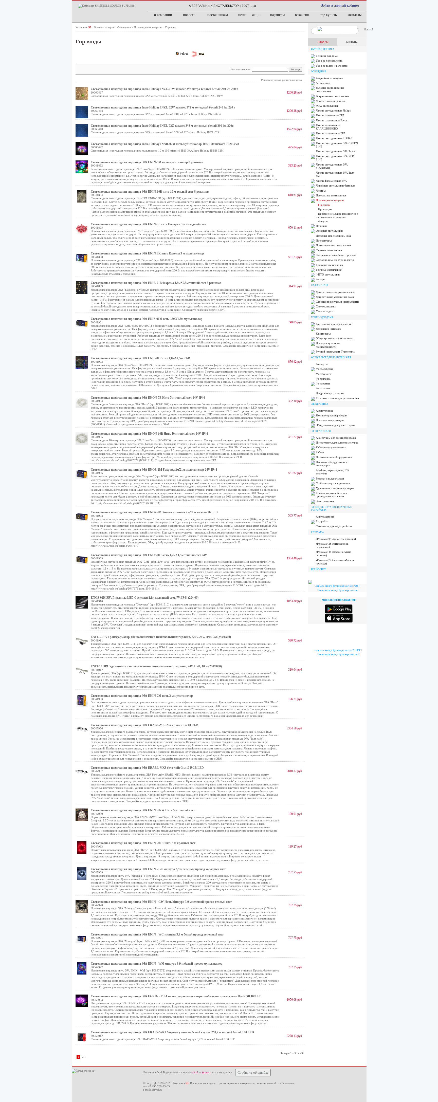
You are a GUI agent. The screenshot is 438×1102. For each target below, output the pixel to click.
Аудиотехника (324, 410)
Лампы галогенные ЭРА (330, 115)
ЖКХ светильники (327, 105)
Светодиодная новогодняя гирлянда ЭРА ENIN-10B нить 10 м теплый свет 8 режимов (150, 191)
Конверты (321, 363)
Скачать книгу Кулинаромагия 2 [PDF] (338, 650)
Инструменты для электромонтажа (337, 442)
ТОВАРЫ (322, 41)
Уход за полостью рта (329, 60)
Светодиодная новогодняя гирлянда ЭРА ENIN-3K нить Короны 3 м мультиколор (147, 253)
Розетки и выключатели (330, 478)
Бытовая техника (322, 49)
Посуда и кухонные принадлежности (328, 345)
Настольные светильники (331, 195)
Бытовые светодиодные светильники (330, 89)
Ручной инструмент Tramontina (335, 351)
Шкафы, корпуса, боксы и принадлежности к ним (331, 494)
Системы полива (326, 306)
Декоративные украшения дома (335, 296)
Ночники (321, 225)
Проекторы (325, 209)
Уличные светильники (329, 269)
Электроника (319, 404)
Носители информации (330, 420)
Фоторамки (323, 383)
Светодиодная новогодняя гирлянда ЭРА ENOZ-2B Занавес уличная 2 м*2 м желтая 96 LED (154, 512)
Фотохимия (323, 388)
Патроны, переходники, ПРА (333, 235)
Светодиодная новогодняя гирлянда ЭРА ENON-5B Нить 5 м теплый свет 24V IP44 (148, 397)
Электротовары (321, 431)
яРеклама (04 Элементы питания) (336, 538)
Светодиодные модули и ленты (335, 259)
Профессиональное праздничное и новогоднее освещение (337, 215)
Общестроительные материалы (334, 338)
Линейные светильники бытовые (335, 185)
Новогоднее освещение (148, 27)
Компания (83, 27)
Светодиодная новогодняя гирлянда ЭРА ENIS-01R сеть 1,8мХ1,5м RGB (140, 358)
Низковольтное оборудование (334, 457)
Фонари (320, 279)
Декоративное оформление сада (335, 291)
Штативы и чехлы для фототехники (337, 398)
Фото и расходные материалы (331, 357)
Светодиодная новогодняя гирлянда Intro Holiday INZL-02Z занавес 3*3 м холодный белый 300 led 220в (162, 125)
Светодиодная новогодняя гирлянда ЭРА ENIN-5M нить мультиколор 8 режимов (147, 162)
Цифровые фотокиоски (330, 393)
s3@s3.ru (157, 1089)
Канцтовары (323, 333)
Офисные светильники (329, 230)
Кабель (320, 452)
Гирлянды (171, 27)
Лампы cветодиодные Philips (333, 110)
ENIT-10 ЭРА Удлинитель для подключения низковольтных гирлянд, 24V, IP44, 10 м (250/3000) (156, 666)
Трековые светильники (329, 264)
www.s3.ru (273, 1083)
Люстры (320, 190)
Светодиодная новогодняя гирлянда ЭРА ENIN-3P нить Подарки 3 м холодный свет (148, 224)
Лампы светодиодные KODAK (334, 138)
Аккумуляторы (325, 516)
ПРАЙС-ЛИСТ (318, 569)
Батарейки (322, 521)
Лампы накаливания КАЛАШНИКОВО (328, 127)
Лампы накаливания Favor (331, 120)
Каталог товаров (104, 27)
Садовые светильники (329, 250)
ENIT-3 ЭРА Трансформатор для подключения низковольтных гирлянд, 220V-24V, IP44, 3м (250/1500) (161, 637)
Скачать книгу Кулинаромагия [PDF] (337, 585)
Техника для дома (327, 55)
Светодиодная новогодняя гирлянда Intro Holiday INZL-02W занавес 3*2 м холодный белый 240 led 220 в (163, 107)
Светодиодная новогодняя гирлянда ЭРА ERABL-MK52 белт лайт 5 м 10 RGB (144, 725)
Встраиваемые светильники (332, 96)
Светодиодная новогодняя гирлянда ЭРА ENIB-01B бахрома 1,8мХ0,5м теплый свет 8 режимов (156, 283)
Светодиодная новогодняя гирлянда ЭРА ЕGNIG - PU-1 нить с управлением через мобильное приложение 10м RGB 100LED (176, 996)
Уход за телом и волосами (332, 65)
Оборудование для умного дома (335, 425)
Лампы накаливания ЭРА (330, 133)
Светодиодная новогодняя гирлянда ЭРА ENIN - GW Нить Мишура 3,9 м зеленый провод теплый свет (161, 902)
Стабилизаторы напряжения (333, 483)
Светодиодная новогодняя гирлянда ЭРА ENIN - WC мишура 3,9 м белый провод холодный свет (157, 934)
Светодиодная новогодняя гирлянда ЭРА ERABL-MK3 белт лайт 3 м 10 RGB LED (147, 767)
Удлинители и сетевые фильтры (335, 488)
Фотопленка (323, 378)
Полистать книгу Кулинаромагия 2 (338, 654)
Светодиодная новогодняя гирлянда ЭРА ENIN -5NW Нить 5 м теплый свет (143, 810)
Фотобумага (323, 373)
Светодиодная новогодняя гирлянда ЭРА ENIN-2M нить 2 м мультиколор (142, 695)
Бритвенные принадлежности (334, 323)
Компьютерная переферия (331, 415)
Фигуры (323, 221)
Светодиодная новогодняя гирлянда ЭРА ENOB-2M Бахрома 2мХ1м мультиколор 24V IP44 (154, 469)
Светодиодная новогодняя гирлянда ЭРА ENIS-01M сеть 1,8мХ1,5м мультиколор (147, 319)
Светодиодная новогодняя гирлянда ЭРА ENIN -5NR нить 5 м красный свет (143, 843)
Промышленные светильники (333, 245)
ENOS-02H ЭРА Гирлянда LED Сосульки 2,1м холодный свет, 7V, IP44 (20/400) (144, 597)
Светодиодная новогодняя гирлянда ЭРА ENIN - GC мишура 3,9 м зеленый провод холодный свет (158, 869)
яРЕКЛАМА (317, 532)
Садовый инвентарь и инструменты (337, 301)
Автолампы (323, 82)
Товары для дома (322, 317)
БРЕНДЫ (352, 41)
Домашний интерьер (328, 328)
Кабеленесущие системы (330, 447)
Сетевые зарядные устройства (334, 526)
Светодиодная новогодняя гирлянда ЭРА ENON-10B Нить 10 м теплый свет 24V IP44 (149, 433)
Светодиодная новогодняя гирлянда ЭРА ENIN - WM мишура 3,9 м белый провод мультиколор (157, 963)
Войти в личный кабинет (340, 5)
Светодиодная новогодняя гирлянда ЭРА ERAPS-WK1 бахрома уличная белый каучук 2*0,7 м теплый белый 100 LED (172, 1032)
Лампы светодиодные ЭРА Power (336, 151)
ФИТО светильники (328, 274)
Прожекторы (324, 240)
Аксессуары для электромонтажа (336, 437)
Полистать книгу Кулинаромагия (337, 590)
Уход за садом (324, 311)
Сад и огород (319, 285)
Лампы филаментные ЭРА (331, 180)
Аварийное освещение (329, 78)
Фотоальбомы (324, 368)
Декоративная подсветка (330, 100)
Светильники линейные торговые (336, 254)
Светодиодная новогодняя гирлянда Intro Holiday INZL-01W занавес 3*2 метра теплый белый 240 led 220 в (164, 89)
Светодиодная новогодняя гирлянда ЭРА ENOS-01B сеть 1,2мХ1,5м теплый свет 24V (149, 555)
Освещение (124, 27)
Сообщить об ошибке (253, 1072)
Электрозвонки (325, 501)
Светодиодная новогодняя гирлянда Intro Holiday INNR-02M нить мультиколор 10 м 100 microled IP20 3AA (165, 144)
